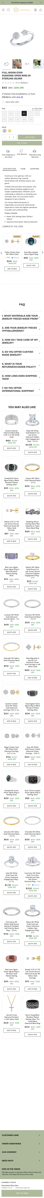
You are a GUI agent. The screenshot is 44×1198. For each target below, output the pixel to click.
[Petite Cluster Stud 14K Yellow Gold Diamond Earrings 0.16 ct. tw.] (12, 241)
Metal (4, 127)
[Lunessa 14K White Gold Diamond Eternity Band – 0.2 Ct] (11, 603)
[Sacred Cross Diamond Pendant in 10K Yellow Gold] (11, 1004)
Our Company (9, 1152)
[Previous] (3, 2)
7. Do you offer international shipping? (18, 389)
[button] (4, 131)
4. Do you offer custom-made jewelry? (18, 353)
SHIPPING (34, 169)
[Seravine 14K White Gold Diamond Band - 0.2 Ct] (32, 603)
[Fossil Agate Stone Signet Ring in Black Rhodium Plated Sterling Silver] (32, 692)
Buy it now (22, 143)
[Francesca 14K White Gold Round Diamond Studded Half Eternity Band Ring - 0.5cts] (11, 910)
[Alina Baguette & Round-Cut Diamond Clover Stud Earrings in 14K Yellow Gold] (32, 647)
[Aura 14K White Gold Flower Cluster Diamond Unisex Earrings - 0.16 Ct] (32, 736)
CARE (23, 169)
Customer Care (10, 1135)
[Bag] (40, 10)
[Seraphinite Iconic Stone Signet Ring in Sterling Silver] (11, 779)
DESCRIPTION (9, 169)
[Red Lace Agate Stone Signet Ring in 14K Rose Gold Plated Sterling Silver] (11, 958)
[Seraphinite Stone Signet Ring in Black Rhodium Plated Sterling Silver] (11, 467)
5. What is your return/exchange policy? (19, 365)
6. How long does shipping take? (19, 377)
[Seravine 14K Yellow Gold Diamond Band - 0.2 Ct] (11, 820)
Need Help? (7, 1160)
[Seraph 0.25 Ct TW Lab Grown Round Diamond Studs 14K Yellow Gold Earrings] (32, 958)
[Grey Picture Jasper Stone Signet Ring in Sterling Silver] (32, 779)
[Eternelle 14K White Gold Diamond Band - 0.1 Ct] (32, 820)
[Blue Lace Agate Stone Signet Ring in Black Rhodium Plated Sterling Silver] (11, 556)
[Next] (41, 2)
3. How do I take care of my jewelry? (20, 341)
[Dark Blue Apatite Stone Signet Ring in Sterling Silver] (31, 241)
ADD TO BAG (22, 1193)
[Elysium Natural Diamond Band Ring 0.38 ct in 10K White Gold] (11, 419)
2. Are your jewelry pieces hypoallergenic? (19, 329)
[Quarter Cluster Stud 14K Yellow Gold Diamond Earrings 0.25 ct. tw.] (11, 692)
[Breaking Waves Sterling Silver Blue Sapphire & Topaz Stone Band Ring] (32, 510)
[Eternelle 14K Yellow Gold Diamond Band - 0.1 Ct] (11, 647)
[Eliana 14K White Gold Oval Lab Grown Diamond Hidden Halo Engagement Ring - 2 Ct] (32, 910)
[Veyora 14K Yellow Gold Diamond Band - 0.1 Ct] (32, 467)
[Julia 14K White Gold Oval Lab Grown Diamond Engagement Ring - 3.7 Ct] (11, 862)
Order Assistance (11, 1143)
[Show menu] (3, 10)
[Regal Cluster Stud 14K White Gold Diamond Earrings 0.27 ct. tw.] (11, 736)
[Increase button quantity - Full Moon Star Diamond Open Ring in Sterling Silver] (14, 137)
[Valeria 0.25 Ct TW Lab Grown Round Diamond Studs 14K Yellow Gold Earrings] (11, 510)
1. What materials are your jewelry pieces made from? (20, 317)
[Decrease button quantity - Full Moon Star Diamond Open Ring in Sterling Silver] (5, 137)
